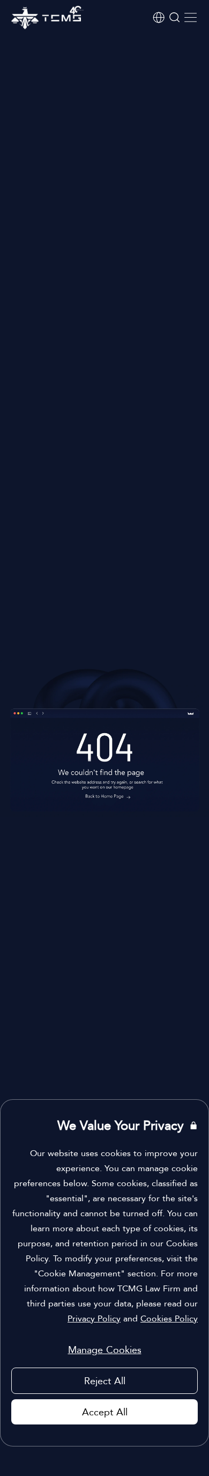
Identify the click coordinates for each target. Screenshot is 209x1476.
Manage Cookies (104, 1349)
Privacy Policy (94, 1318)
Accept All (105, 1412)
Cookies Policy (169, 1318)
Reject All (104, 1381)
